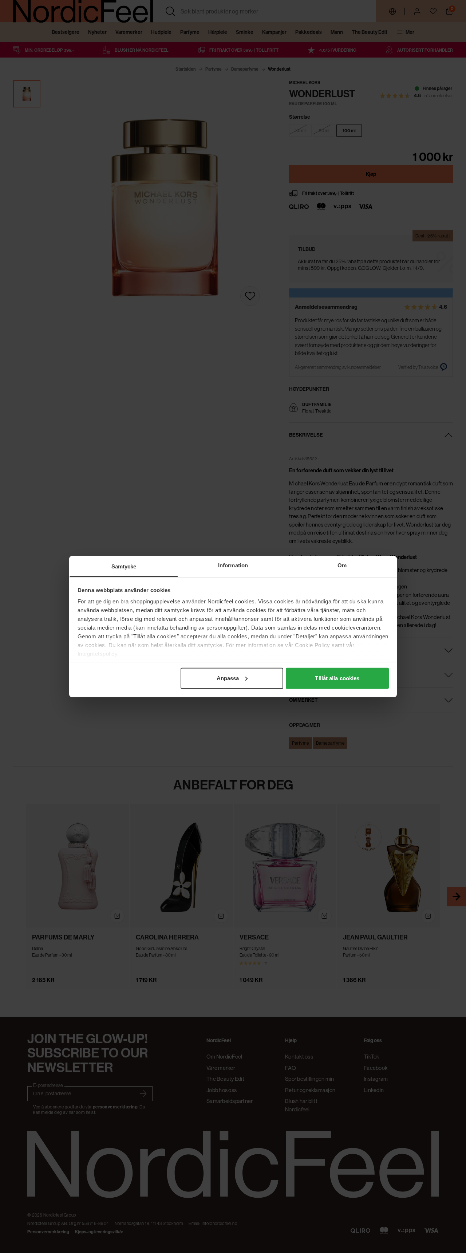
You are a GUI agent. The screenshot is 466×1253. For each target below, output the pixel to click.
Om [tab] (342, 565)
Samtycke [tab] (124, 566)
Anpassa (228, 678)
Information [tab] (233, 565)
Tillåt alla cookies (337, 678)
